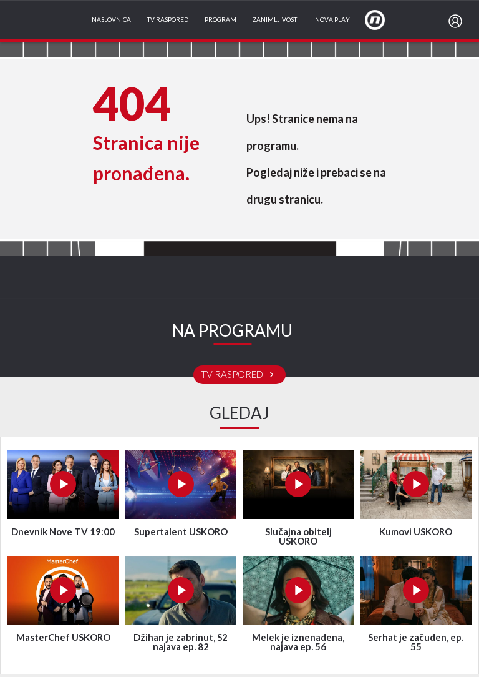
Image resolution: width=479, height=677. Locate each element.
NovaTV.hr (383, 19)
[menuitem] (458, 21)
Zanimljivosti (276, 20)
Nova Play (332, 20)
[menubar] (458, 21)
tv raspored (233, 374)
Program (220, 20)
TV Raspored (167, 20)
